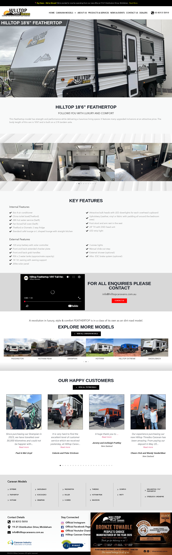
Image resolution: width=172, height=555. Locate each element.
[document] (86, 277)
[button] (169, 516)
